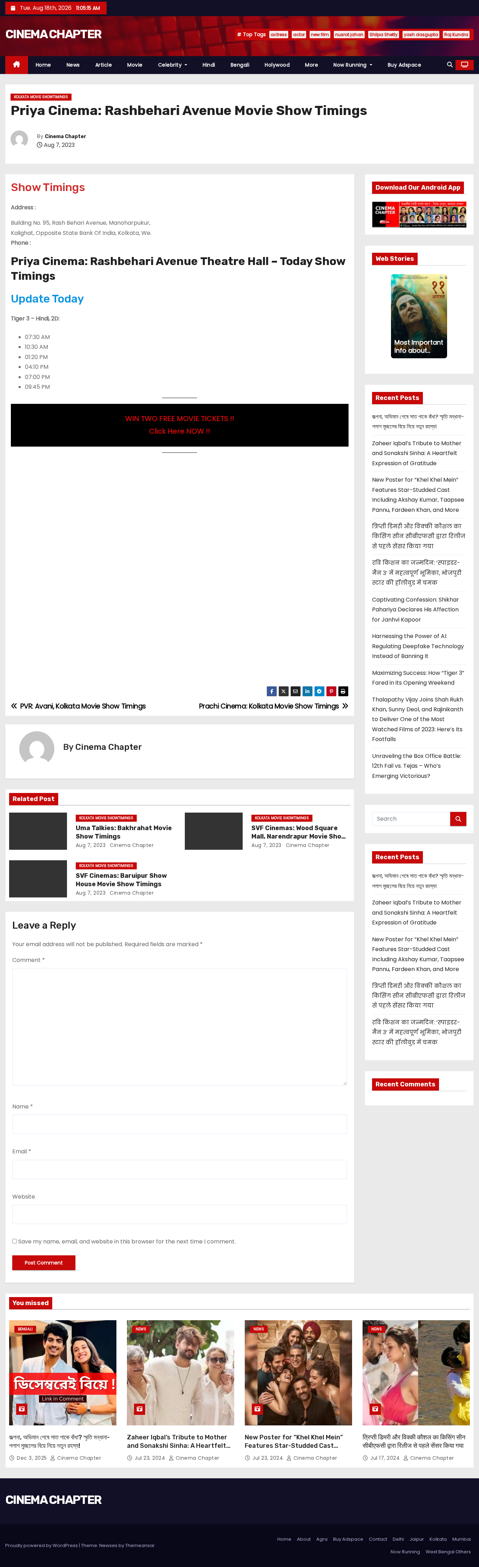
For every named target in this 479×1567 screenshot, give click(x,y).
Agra (322, 1539)
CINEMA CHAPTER (53, 34)
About (304, 1539)
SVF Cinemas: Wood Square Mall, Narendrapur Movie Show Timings (298, 836)
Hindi (209, 64)
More (311, 64)
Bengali (240, 64)
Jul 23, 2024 (151, 1457)
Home (43, 64)
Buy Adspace (404, 64)
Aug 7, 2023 (91, 845)
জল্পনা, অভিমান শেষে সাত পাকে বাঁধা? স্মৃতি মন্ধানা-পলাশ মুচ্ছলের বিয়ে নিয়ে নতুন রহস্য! (59, 1441)
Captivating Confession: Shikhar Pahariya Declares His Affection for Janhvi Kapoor (415, 610)
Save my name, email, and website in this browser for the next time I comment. (127, 1241)
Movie (135, 64)
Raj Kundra (456, 35)
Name (22, 1107)
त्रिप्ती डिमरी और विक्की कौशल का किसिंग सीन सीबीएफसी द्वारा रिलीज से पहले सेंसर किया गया (418, 536)
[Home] (16, 65)
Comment (28, 960)
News (73, 64)
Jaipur (417, 1539)
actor (299, 35)
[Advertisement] (180, 511)
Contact (378, 1539)
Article (103, 64)
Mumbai (461, 1539)
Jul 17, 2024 (386, 1457)
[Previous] (395, 316)
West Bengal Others (448, 1551)
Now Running (350, 64)
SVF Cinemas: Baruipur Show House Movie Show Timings (121, 880)
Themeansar (140, 1545)
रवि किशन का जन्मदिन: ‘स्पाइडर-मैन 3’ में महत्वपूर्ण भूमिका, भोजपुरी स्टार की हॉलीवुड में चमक (416, 573)
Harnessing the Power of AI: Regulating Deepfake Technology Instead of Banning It (418, 646)
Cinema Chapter (65, 137)
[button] (450, 65)
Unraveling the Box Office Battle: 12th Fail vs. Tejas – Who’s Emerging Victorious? (416, 766)
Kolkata (438, 1539)
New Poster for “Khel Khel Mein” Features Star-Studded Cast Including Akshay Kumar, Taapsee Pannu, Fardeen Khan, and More (296, 1449)
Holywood (277, 64)
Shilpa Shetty (384, 35)
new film (320, 35)
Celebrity (170, 64)
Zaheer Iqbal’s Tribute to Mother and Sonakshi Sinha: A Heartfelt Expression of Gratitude (416, 453)
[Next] (443, 316)
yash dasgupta (421, 35)
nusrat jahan (349, 35)
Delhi (398, 1539)
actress (279, 35)
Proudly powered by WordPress (42, 1545)
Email (21, 1151)
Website (23, 1197)
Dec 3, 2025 (32, 1457)
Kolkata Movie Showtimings (41, 97)
